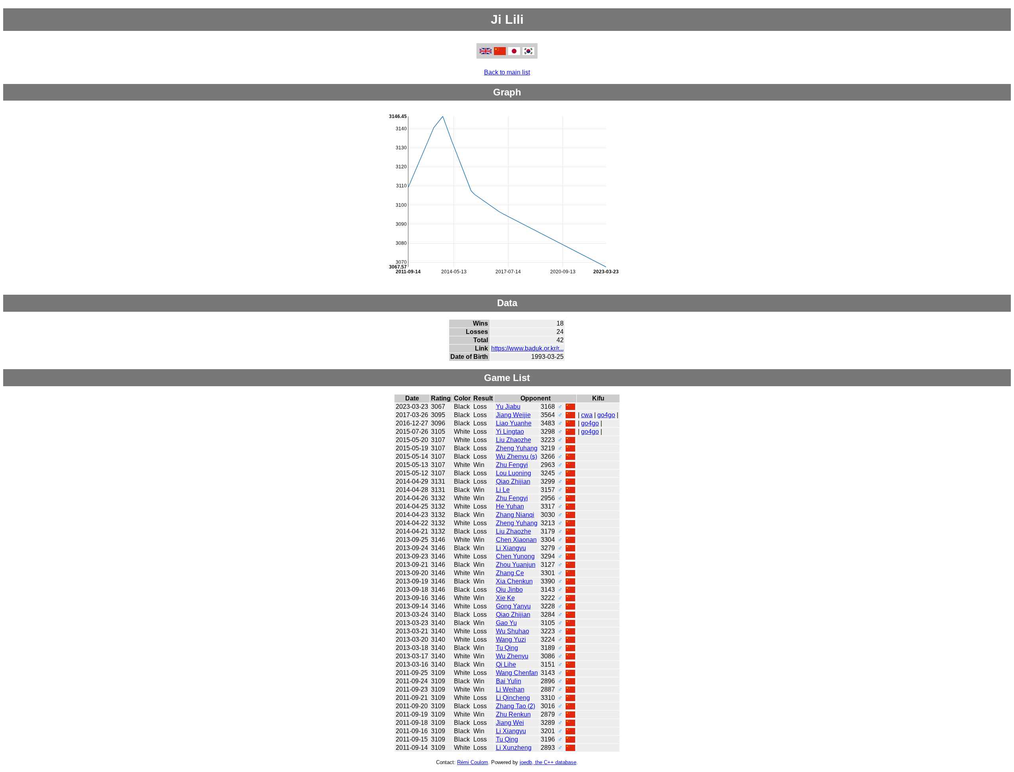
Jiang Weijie (513, 415)
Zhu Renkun (513, 714)
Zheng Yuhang (516, 448)
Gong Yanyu (513, 606)
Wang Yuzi (511, 639)
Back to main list (507, 72)
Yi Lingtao (510, 431)
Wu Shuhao (512, 631)
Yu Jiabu (508, 406)
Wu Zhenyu (512, 656)
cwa (587, 415)
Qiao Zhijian (513, 481)
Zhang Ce (510, 573)
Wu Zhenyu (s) (516, 456)
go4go (606, 415)
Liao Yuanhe (514, 423)
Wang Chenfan (517, 672)
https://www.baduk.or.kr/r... (527, 348)
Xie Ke (505, 598)
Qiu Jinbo (509, 589)
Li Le (503, 489)
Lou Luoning (513, 473)
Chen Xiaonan (516, 539)
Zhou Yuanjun (516, 564)
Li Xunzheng (514, 747)
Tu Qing (507, 647)
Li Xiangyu (511, 548)
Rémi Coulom (472, 762)
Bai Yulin (508, 681)
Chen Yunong (515, 556)
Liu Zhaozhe (513, 440)
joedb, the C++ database (548, 762)
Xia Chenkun (514, 581)
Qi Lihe (506, 664)
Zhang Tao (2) (515, 706)
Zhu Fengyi (512, 464)
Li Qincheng (513, 697)
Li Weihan (510, 689)
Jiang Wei (510, 722)
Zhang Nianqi (515, 514)
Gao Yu (506, 623)
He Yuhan (510, 506)
